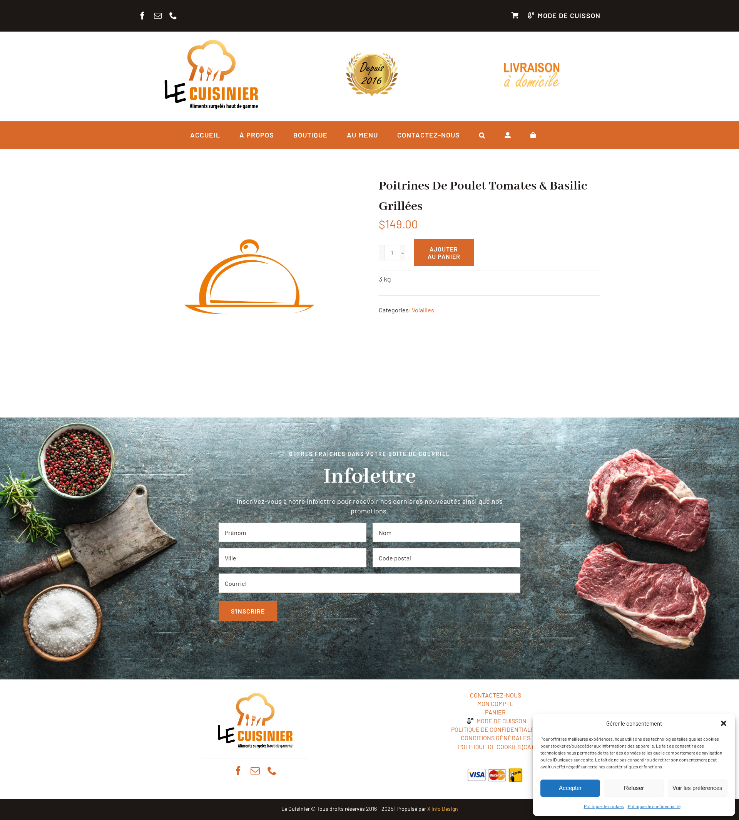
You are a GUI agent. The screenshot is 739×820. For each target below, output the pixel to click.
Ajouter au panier (444, 252)
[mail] (158, 16)
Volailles (423, 310)
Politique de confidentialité (654, 806)
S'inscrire (248, 611)
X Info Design (442, 808)
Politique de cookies (604, 806)
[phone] (173, 16)
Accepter (570, 788)
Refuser (634, 788)
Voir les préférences (697, 788)
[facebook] (142, 16)
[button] (723, 723)
